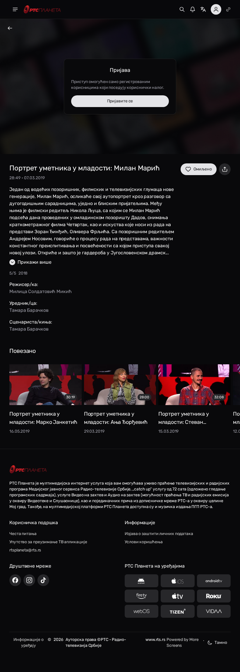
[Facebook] (15, 580)
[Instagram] (29, 580)
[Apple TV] (177, 596)
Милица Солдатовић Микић (40, 291)
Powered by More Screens (183, 642)
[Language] (203, 9)
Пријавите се (120, 101)
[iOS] (177, 580)
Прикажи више (35, 262)
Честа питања (23, 533)
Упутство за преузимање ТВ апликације (48, 541)
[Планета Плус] (228, 9)
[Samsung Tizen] (177, 611)
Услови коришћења (143, 541)
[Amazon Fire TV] (141, 596)
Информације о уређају (28, 642)
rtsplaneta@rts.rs (25, 550)
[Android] (141, 580)
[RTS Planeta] (42, 9)
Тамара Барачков (29, 310)
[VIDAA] (214, 611)
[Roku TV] (214, 596)
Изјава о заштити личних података (159, 533)
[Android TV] (214, 580)
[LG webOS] (141, 611)
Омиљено (202, 169)
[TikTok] (43, 580)
